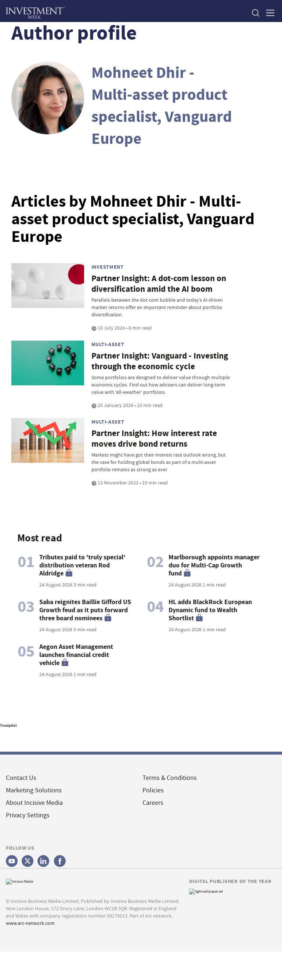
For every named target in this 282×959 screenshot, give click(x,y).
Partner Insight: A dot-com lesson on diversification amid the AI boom (158, 284)
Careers (152, 803)
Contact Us (21, 778)
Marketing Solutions (34, 790)
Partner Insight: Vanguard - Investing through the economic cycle (159, 361)
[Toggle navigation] (268, 12)
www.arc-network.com (30, 923)
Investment (107, 266)
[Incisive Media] (19, 880)
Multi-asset (107, 344)
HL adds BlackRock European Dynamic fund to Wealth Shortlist (210, 609)
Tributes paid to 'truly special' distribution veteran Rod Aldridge (82, 565)
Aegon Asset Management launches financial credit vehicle (76, 654)
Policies (153, 790)
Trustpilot (8, 725)
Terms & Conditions (169, 778)
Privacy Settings (28, 815)
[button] (255, 12)
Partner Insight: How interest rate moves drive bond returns (154, 439)
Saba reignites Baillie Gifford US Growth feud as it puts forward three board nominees (85, 609)
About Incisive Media (34, 803)
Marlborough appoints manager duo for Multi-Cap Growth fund (214, 565)
